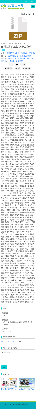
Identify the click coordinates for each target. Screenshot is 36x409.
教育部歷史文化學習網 (16, 56)
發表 (4, 367)
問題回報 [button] (9, 68)
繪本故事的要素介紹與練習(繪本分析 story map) (27, 389)
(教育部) (28, 56)
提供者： (4, 56)
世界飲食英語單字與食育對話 (9, 389)
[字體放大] (33, 14)
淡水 (15, 58)
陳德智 (9, 53)
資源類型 (5, 313)
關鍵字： (4, 58)
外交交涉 (19, 61)
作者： (3, 53)
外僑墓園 (11, 61)
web (3, 50)
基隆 (10, 58)
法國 (28, 58)
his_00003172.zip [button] (7, 341)
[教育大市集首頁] (12, 6)
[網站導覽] (32, 1)
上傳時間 (5, 329)
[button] (23, 64)
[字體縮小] (26, 14)
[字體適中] (29, 14)
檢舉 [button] (18, 68)
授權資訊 (5, 320)
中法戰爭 (21, 58)
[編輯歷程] (23, 14)
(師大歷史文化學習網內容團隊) (23, 53)
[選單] (33, 6)
